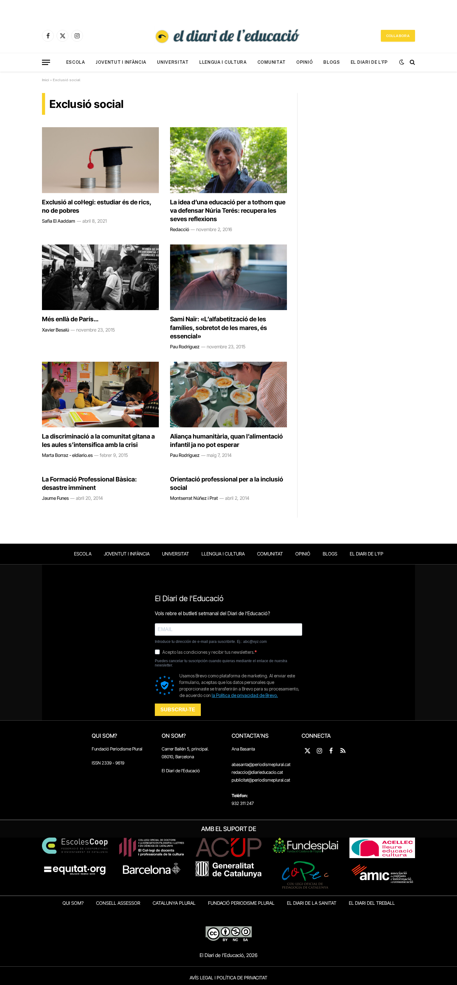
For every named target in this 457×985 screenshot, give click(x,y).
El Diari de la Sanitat (311, 903)
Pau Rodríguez (185, 347)
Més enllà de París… (70, 319)
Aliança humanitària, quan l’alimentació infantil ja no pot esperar (226, 440)
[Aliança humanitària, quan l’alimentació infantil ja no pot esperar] (228, 395)
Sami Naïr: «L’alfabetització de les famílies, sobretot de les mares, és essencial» (218, 327)
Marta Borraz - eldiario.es (67, 455)
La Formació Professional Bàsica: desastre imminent (89, 483)
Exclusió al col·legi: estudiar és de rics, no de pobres (96, 206)
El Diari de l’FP (369, 62)
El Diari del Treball (372, 903)
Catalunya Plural (174, 903)
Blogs (331, 62)
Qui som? (73, 903)
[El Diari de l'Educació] (228, 36)
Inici (45, 80)
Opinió (304, 62)
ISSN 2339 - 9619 (108, 762)
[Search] (412, 62)
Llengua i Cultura (223, 62)
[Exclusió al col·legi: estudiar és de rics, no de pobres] (100, 160)
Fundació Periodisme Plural (117, 748)
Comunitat (271, 62)
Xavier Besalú (55, 330)
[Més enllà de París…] (100, 277)
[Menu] (46, 62)
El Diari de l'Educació (181, 770)
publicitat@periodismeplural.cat (261, 780)
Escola (75, 62)
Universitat (173, 62)
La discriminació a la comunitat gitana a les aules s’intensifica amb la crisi (98, 440)
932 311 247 (243, 803)
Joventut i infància (121, 62)
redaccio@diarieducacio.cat (257, 772)
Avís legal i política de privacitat (228, 978)
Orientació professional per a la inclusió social (226, 483)
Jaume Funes (55, 498)
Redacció (179, 229)
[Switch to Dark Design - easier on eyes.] (402, 62)
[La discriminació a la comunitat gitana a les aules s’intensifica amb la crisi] (100, 395)
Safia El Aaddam (58, 221)
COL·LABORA (398, 36)
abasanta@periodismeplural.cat (261, 764)
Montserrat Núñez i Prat (194, 498)
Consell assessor (118, 903)
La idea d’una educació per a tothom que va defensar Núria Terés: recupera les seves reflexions (227, 210)
